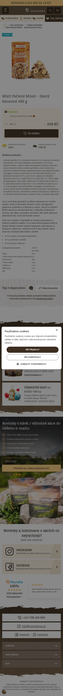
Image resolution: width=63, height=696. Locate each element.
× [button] (57, 330)
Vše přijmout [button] (32, 349)
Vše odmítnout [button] (32, 357)
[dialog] (32, 348)
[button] (31, 364)
